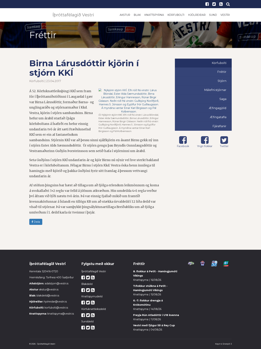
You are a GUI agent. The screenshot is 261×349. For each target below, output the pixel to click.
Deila (36, 221)
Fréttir (221, 72)
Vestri (225, 15)
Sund (213, 15)
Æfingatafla (218, 117)
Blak (137, 15)
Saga (222, 99)
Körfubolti (175, 15)
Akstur (125, 15)
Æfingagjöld (217, 108)
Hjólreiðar (197, 15)
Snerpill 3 (227, 344)
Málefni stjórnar (215, 90)
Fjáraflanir (219, 126)
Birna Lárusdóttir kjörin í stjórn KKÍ (84, 68)
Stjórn (222, 81)
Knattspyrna (154, 15)
